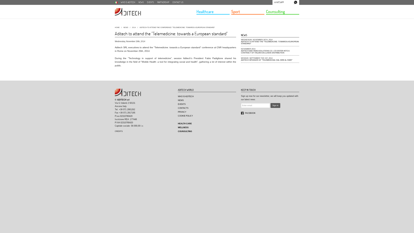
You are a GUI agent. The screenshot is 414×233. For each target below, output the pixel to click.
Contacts (183, 108)
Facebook (250, 113)
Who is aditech (128, 2)
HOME (117, 27)
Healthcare (205, 11)
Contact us (177, 2)
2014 (134, 27)
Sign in (275, 105)
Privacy (182, 112)
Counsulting (275, 11)
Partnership (163, 2)
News (141, 2)
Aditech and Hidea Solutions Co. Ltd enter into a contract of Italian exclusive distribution (265, 52)
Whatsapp (279, 2)
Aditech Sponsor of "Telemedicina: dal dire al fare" (266, 60)
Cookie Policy (185, 116)
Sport (235, 11)
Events (150, 2)
